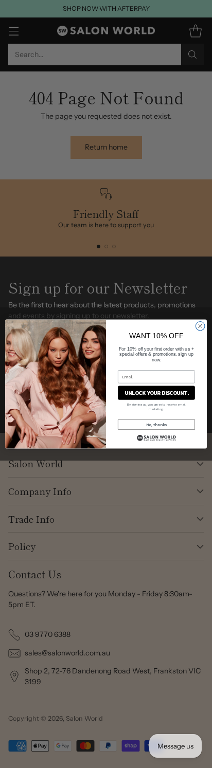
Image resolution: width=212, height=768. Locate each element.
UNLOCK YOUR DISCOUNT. (156, 393)
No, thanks (156, 425)
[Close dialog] (200, 326)
